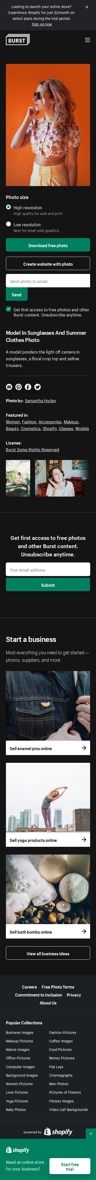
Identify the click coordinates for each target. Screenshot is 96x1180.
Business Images (19, 1032)
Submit (48, 584)
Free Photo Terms (58, 986)
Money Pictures (61, 1057)
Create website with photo (48, 263)
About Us (48, 1002)
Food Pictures (60, 1049)
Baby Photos (16, 1109)
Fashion (29, 421)
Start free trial (70, 1166)
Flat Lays (56, 1066)
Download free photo (48, 244)
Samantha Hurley (40, 400)
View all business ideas (48, 953)
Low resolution (27, 224)
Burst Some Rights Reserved (32, 449)
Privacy (74, 994)
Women (13, 421)
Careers (29, 986)
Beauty (12, 427)
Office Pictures (18, 1057)
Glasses (66, 427)
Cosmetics (30, 427)
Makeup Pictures (19, 1040)
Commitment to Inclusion (38, 994)
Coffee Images (61, 1040)
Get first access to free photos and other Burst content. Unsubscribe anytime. (51, 311)
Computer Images (20, 1066)
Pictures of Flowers (65, 1092)
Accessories (50, 421)
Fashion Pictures (62, 1032)
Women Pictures (19, 1083)
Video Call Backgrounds (68, 1109)
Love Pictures (17, 1092)
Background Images (22, 1075)
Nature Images (17, 1049)
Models (82, 427)
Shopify (50, 427)
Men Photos (58, 1083)
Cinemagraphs (60, 1075)
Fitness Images (61, 1100)
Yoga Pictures (17, 1100)
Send (17, 294)
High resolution (28, 207)
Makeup (71, 421)
